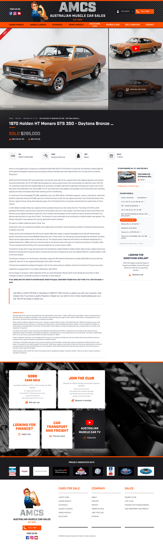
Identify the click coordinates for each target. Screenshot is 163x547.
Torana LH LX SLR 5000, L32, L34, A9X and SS (136, 237)
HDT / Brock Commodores (130, 206)
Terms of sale (98, 509)
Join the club (97, 513)
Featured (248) (7, 107)
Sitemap (95, 516)
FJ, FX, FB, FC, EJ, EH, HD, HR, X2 (133, 202)
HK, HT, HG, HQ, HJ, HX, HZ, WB (131, 210)
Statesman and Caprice (129, 228)
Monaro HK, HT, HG (30, 118)
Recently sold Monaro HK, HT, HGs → (132, 243)
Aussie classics (38, 25)
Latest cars (64, 497)
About (94, 497)
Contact (150, 25)
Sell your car (132, 25)
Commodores (142, 198)
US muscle (57, 25)
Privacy (95, 505)
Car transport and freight (137, 509)
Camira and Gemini (127, 198)
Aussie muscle (16, 25)
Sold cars (95, 25)
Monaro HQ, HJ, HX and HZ (131, 224)
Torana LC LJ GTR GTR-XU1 (131, 232)
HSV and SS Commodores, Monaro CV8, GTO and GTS (136, 215)
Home (11, 118)
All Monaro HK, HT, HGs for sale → (129, 186)
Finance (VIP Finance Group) (137, 505)
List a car (129, 501)
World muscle (76, 25)
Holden (18, 118)
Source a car (112, 25)
